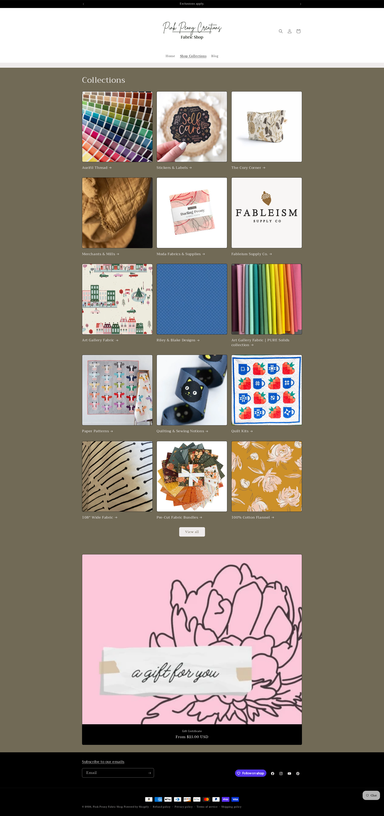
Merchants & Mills (98, 254)
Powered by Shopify (136, 806)
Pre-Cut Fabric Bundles (177, 517)
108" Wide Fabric (97, 517)
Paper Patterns (95, 431)
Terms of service (207, 806)
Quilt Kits (240, 431)
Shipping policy (231, 806)
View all (192, 532)
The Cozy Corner (246, 167)
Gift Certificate (192, 731)
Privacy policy (184, 806)
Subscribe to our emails (103, 762)
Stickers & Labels (172, 167)
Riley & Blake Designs (176, 340)
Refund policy (162, 806)
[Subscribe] (149, 773)
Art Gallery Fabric (98, 340)
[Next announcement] (300, 4)
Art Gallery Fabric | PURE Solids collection (260, 342)
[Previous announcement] (83, 4)
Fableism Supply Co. (249, 254)
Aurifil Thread (94, 167)
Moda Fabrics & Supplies (179, 254)
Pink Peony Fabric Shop (108, 806)
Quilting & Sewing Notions (180, 431)
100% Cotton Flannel (250, 517)
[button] (280, 31)
